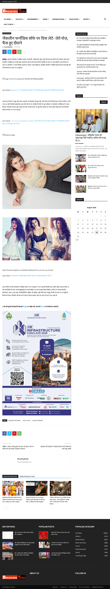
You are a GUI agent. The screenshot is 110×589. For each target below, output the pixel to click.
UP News (7, 19)
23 (105, 228)
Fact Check (8, 24)
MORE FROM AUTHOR (27, 476)
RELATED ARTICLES (10, 476)
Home (4, 30)
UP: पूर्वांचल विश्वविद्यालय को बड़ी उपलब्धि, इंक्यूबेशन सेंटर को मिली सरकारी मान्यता (92, 46)
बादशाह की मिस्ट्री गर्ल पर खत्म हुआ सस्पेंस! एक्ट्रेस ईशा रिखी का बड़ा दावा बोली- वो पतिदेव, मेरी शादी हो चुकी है (35, 500)
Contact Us (63, 587)
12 (88, 224)
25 (83, 232)
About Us (55, 587)
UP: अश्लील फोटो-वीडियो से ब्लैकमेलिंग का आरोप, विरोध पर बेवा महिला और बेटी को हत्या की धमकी (92, 53)
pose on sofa (26, 420)
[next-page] (7, 508)
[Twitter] (9, 52)
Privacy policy (73, 587)
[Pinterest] (14, 52)
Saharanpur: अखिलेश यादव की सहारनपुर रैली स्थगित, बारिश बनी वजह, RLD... (90, 138)
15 (101, 224)
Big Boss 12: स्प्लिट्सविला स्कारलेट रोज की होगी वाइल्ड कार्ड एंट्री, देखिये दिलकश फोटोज (37, 90)
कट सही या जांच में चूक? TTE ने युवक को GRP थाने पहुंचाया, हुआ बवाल (90, 86)
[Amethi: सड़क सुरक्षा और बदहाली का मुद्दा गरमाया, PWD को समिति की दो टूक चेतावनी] (80, 179)
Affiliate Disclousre (97, 587)
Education (73, 19)
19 (88, 228)
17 (78, 228)
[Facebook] (4, 52)
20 (92, 228)
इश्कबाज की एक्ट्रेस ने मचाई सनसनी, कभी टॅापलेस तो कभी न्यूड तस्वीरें (56, 448)
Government (32, 19)
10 (78, 224)
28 (97, 232)
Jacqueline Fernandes (15, 420)
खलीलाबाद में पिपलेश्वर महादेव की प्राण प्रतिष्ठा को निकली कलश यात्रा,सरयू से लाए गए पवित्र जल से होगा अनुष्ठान (12, 500)
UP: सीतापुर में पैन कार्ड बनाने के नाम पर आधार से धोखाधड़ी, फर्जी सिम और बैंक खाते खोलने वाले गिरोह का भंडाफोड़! (92, 59)
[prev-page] (3, 508)
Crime (45, 19)
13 (92, 224)
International (58, 19)
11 (83, 224)
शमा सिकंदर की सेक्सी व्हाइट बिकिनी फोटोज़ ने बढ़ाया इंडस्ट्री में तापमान (31, 276)
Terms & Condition (84, 587)
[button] (105, 19)
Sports (86, 19)
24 (78, 232)
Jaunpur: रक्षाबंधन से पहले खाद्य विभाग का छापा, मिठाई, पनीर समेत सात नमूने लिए (91, 73)
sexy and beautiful (37, 420)
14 (97, 224)
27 (92, 232)
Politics (19, 19)
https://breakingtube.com (24, 462)
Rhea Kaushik (79, 143)
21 (97, 228)
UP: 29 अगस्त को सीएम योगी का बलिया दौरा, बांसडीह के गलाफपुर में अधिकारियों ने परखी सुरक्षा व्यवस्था (91, 39)
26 (88, 232)
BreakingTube (8, 47)
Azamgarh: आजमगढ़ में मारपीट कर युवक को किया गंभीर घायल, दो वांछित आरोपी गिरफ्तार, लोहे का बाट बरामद (92, 79)
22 (101, 228)
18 (83, 228)
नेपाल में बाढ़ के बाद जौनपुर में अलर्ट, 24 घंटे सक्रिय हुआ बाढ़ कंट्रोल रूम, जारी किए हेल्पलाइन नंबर (91, 66)
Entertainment (12, 30)
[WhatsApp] (19, 52)
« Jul (76, 240)
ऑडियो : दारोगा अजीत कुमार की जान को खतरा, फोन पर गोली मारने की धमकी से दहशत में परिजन (18, 448)
